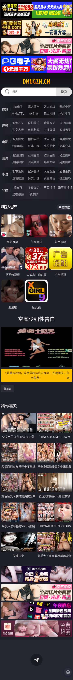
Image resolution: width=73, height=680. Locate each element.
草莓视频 (49, 187)
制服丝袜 (18, 146)
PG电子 (18, 107)
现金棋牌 (49, 113)
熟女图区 (49, 162)
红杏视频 (18, 194)
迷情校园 (18, 178)
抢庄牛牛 (65, 113)
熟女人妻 (18, 130)
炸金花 (33, 113)
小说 (5, 174)
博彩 (5, 109)
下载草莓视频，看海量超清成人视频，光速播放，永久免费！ (36, 375)
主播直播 (49, 130)
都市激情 (18, 171)
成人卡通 (49, 139)
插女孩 (18, 187)
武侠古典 (65, 171)
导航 (5, 190)
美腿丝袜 (18, 162)
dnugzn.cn (36, 81)
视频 (5, 126)
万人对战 (49, 107)
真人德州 (33, 107)
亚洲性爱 (18, 139)
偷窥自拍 (18, 155)
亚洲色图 (33, 155)
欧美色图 (49, 155)
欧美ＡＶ (49, 123)
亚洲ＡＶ (18, 123)
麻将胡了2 (18, 113)
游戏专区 (65, 107)
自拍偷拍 (33, 123)
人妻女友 (49, 171)
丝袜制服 (33, 130)
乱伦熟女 (49, 146)
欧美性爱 (65, 139)
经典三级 (33, 146)
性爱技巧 (65, 178)
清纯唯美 (33, 162)
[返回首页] (68, 672)
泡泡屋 (33, 194)
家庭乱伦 (33, 171)
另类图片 (65, 162)
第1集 (7, 389)
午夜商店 (33, 187)
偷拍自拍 (33, 139)
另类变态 (65, 146)
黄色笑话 (49, 178)
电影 (5, 142)
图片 (5, 158)
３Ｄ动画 (65, 123)
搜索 (64, 92)
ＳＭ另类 (65, 130)
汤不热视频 (65, 187)
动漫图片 (65, 155)
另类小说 (33, 178)
